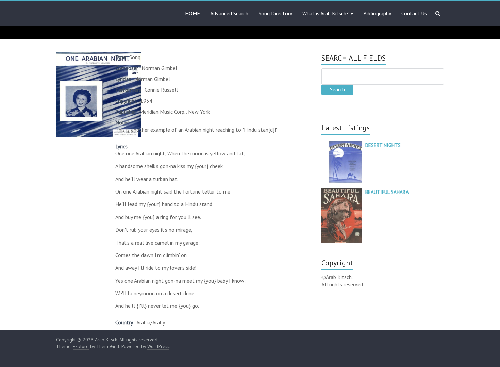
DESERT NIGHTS (383, 145)
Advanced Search (229, 13)
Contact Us (414, 13)
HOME (192, 13)
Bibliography (377, 13)
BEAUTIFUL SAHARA (387, 192)
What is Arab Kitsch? (325, 13)
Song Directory (275, 13)
